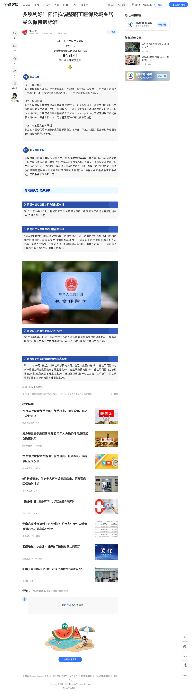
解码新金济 (27, 446)
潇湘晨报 (26, 536)
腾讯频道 (108, 676)
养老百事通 (27, 491)
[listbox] (70, 492)
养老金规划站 (28, 423)
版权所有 (73, 688)
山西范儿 (26, 559)
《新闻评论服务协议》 (60, 591)
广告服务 (73, 676)
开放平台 (65, 676)
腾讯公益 (90, 676)
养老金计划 (27, 468)
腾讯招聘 (82, 676)
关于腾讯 (26, 676)
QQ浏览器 (100, 676)
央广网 (25, 581)
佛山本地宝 (27, 513)
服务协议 (48, 676)
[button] (162, 24)
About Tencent (37, 676)
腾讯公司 (66, 688)
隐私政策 (56, 676)
